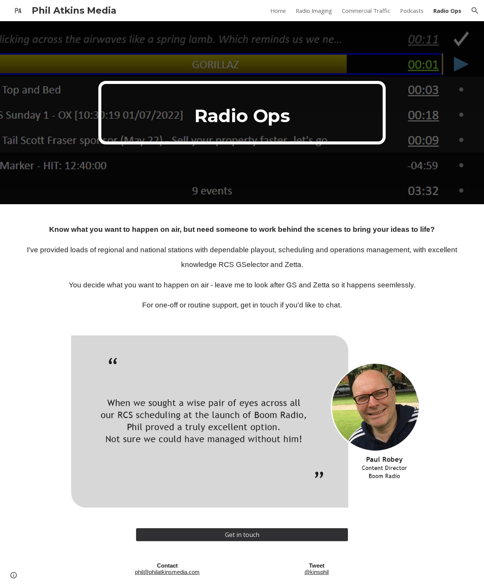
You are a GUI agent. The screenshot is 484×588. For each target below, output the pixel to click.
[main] (242, 112)
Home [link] (278, 10)
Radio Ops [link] (447, 10)
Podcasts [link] (412, 10)
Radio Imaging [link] (314, 10)
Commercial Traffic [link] (366, 10)
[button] (475, 11)
